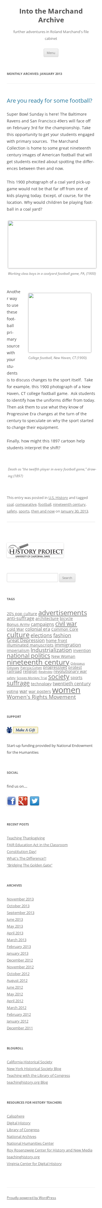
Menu (51, 53)
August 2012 (17, 980)
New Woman (63, 656)
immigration (68, 645)
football (44, 504)
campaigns (42, 624)
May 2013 (15, 926)
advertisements (62, 612)
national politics (28, 655)
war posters (40, 691)
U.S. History (58, 497)
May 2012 (15, 994)
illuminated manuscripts (30, 645)
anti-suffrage (20, 618)
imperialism (18, 650)
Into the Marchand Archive (51, 15)
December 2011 (20, 1027)
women (66, 689)
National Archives (21, 1136)
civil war (66, 623)
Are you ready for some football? (49, 100)
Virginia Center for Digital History (34, 1163)
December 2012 (20, 960)
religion (30, 671)
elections (41, 635)
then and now (43, 511)
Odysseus (78, 663)
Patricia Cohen (31, 668)
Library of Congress (23, 1129)
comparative (26, 504)
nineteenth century (69, 504)
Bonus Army (18, 624)
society (58, 676)
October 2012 (18, 973)
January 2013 (17, 953)
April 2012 (15, 1000)
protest (75, 667)
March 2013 (16, 939)
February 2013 (19, 946)
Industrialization (51, 650)
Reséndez (45, 672)
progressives (55, 667)
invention (82, 650)
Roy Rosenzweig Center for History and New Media (49, 1150)
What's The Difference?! (26, 858)
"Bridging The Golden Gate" (29, 865)
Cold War (15, 629)
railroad (14, 671)
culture (18, 634)
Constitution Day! (21, 851)
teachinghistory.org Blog (27, 1082)
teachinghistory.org (23, 1156)
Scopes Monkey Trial (32, 678)
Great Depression (26, 640)
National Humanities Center (30, 1143)
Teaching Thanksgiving (26, 837)
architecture (47, 618)
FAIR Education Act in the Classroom (37, 844)
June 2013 (15, 919)
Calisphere (15, 1116)
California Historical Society (29, 1061)
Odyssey (13, 668)
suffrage (18, 683)
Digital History (19, 1122)
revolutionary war (70, 671)
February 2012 (19, 1014)
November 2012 (20, 966)
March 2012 (16, 1007)
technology (41, 683)
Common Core (64, 629)
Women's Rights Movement (41, 697)
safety (12, 511)
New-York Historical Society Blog (34, 1068)
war (23, 691)
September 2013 (20, 912)
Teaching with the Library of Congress (38, 1075)
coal (10, 504)
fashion (62, 635)
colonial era (37, 629)
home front (56, 640)
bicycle (66, 618)
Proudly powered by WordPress (31, 1197)
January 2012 (17, 1021)
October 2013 (18, 905)
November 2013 (20, 899)
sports (24, 511)
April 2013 (15, 932)
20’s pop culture (22, 613)
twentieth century (72, 683)
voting (12, 691)
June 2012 (15, 987)
